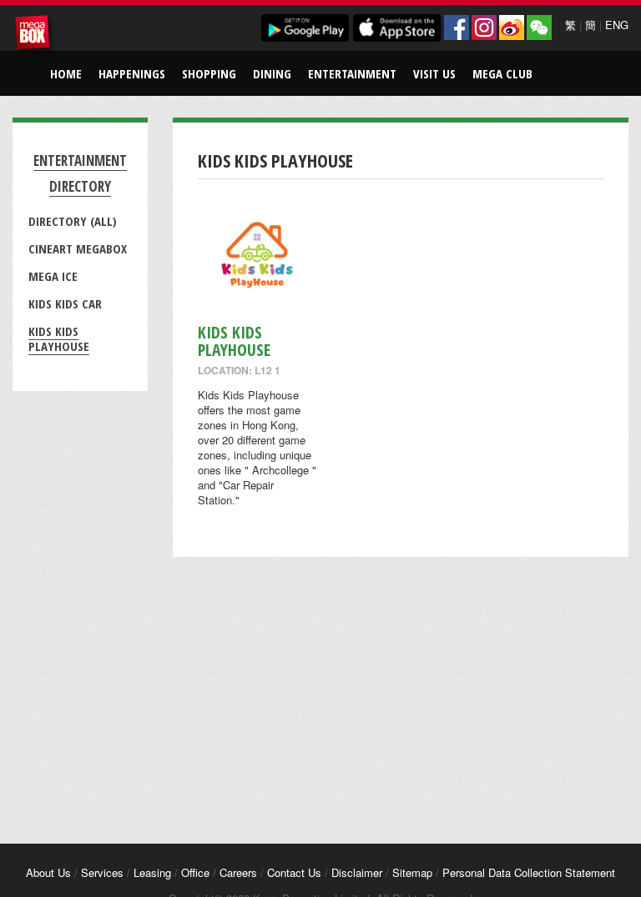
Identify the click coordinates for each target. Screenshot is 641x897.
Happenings (131, 73)
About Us (48, 872)
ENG (616, 25)
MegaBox (35, 35)
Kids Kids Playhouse (58, 338)
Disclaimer (356, 872)
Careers (238, 872)
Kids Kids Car (65, 303)
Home (66, 73)
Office (195, 872)
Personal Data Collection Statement (528, 872)
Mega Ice (53, 276)
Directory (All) (72, 221)
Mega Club (502, 73)
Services (102, 872)
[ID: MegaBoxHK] (539, 27)
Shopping (209, 73)
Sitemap (412, 872)
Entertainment (352, 73)
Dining (272, 73)
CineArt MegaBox (77, 248)
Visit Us (434, 73)
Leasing (152, 872)
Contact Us (294, 872)
